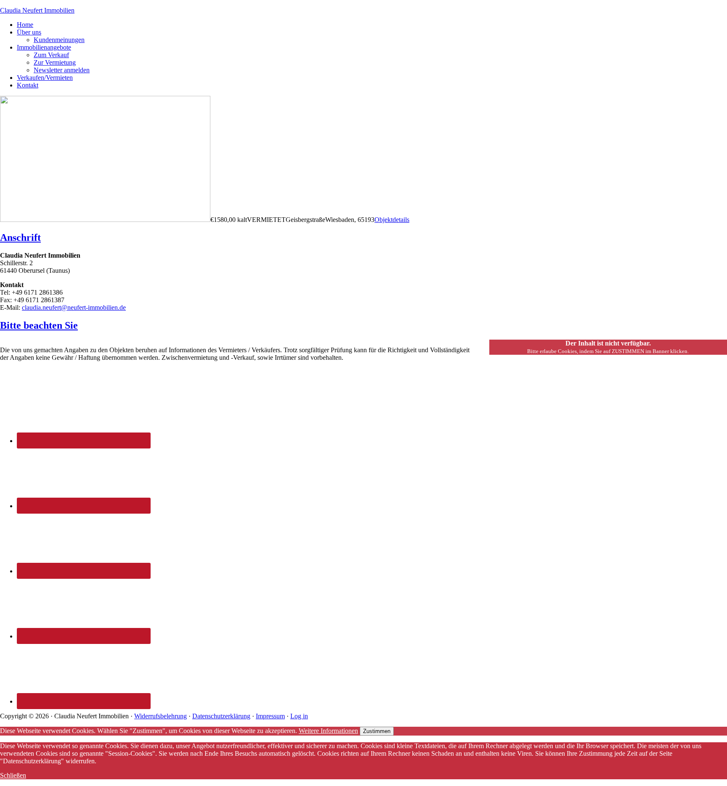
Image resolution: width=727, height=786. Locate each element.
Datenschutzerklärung (221, 716)
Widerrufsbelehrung (160, 716)
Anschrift (20, 237)
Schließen (13, 775)
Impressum (270, 716)
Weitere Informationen (328, 730)
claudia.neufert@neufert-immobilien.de (74, 307)
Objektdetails (391, 219)
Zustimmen (376, 731)
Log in (299, 716)
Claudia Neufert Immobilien (37, 10)
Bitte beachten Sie (39, 325)
